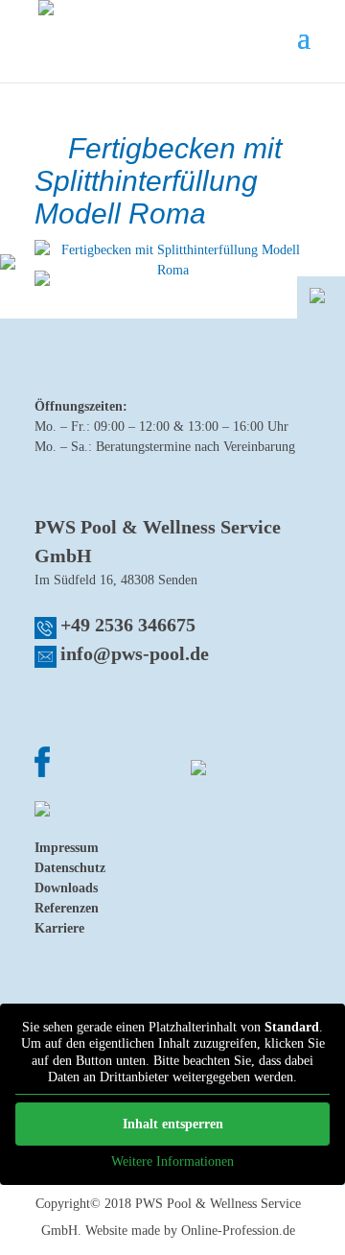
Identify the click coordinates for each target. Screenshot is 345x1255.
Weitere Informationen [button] (172, 1161)
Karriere (59, 928)
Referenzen (66, 908)
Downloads (66, 888)
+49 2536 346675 (128, 624)
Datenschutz (69, 868)
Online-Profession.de (238, 1230)
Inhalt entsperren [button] (173, 1124)
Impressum (66, 848)
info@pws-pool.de (134, 653)
